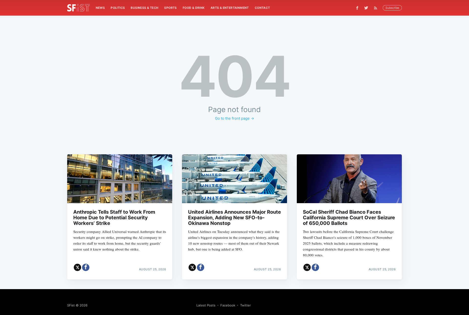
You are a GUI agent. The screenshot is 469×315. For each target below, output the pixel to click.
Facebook (227, 305)
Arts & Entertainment (230, 8)
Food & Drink (194, 8)
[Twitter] (366, 7)
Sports (170, 8)
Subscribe (392, 8)
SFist (71, 305)
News (100, 8)
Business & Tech (144, 8)
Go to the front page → (234, 118)
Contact (262, 8)
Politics (118, 8)
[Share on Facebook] (86, 267)
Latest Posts (205, 305)
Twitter (245, 305)
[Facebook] (357, 8)
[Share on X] (77, 267)
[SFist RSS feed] (377, 8)
